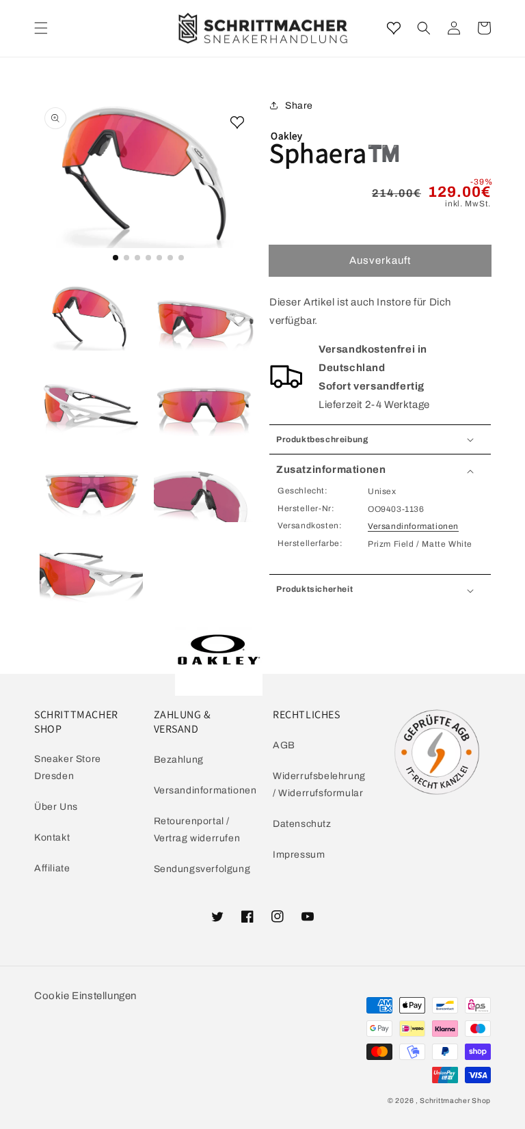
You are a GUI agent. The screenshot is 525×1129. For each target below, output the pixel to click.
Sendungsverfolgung (202, 869)
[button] (424, 28)
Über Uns (56, 807)
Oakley (287, 135)
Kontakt (52, 837)
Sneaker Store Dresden (67, 767)
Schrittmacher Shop (455, 1100)
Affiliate (52, 868)
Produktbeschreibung (322, 439)
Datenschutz (302, 824)
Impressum (299, 854)
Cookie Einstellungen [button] (85, 995)
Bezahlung (179, 759)
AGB (284, 745)
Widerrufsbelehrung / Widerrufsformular (319, 784)
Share (299, 105)
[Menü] (41, 28)
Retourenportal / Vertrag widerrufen (197, 829)
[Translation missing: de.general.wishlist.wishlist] (394, 28)
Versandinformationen (413, 526)
